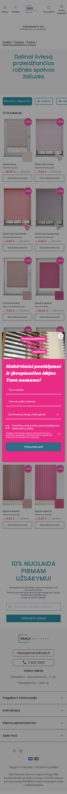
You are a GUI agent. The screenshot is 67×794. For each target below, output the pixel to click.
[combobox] (33, 414)
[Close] (61, 336)
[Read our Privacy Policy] (59, 434)
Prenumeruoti (33, 447)
